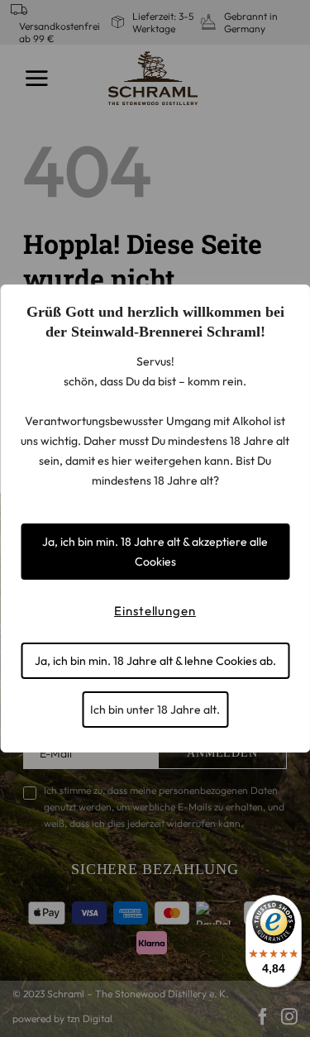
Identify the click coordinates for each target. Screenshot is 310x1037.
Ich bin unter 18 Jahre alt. (155, 709)
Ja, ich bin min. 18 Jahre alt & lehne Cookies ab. (155, 660)
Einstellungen (155, 611)
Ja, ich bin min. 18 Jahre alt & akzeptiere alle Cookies (155, 551)
